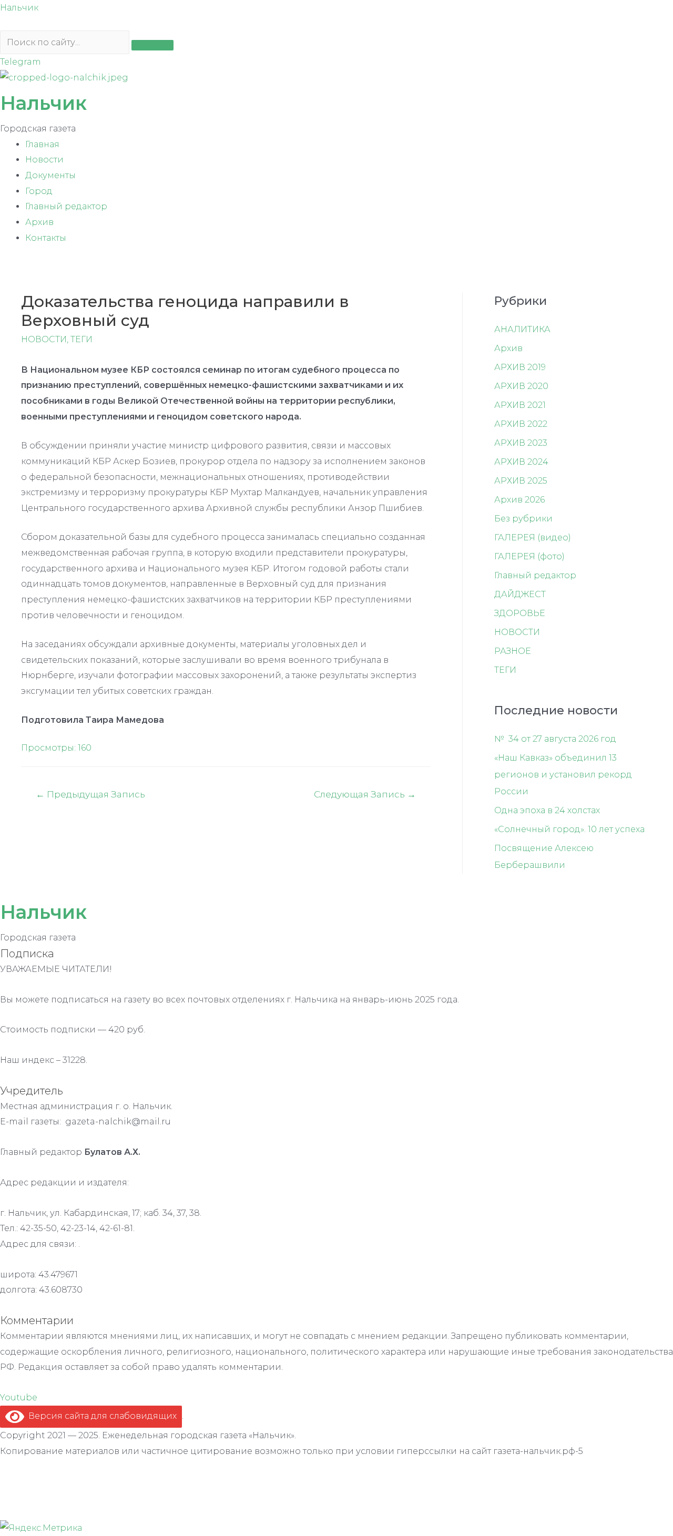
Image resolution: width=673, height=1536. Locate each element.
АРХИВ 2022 (520, 424)
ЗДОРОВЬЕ (519, 613)
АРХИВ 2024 (521, 462)
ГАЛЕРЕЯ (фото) (529, 556)
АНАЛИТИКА (522, 329)
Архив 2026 (519, 500)
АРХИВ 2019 (520, 367)
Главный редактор (66, 206)
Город (39, 191)
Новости (44, 160)
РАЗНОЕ (512, 651)
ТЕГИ (81, 339)
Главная (42, 144)
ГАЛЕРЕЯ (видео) (532, 537)
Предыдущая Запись (90, 794)
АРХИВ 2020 (521, 386)
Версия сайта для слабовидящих (100, 1416)
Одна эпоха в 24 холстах (547, 810)
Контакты (45, 238)
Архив (39, 222)
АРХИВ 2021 (520, 405)
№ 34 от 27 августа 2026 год (555, 739)
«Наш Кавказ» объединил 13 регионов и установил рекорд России (563, 774)
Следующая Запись (365, 794)
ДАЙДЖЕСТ (520, 594)
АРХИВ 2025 (520, 481)
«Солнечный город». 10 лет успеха (569, 829)
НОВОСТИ (44, 339)
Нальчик (19, 8)
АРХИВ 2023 (520, 443)
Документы (50, 175)
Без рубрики (523, 519)
